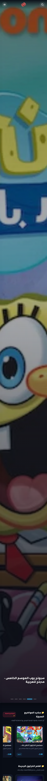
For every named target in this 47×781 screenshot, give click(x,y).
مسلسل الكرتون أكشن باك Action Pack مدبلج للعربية (26, 679)
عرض (19, 754)
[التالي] (6, 741)
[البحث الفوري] (42, 4)
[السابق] (40, 741)
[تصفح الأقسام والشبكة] (4, 4)
